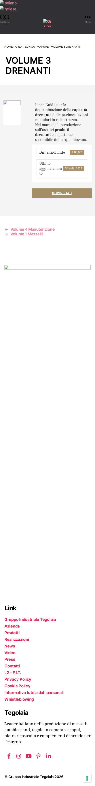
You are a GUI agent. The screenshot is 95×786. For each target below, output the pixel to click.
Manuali (43, 46)
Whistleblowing (19, 699)
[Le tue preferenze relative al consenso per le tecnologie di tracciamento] (87, 778)
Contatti (12, 666)
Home (8, 46)
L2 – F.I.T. (12, 672)
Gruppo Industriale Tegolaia (30, 619)
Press (9, 659)
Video (9, 652)
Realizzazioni (16, 639)
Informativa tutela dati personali (34, 692)
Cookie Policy (17, 686)
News (9, 646)
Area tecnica (25, 46)
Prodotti (12, 632)
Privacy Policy (17, 679)
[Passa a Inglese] (47, 9)
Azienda (12, 626)
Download (62, 193)
